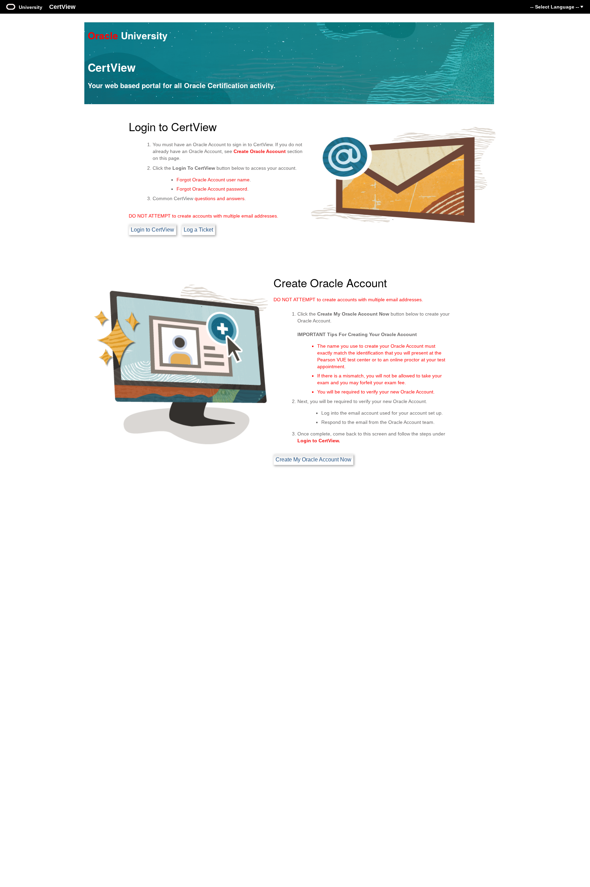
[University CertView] (11, 6)
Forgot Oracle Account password (212, 189)
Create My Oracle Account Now (313, 459)
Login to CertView (152, 230)
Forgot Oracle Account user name (213, 179)
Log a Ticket (198, 230)
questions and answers (219, 198)
